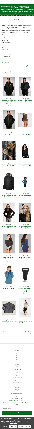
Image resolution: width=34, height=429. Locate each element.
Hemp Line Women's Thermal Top (9, 258)
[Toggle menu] (2, 2)
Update (27, 66)
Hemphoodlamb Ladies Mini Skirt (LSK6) (25, 134)
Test (17, 366)
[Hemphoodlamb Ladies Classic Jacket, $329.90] (25, 212)
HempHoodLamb (17, 382)
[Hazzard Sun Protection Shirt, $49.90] (9, 307)
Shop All (17, 359)
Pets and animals (6, 54)
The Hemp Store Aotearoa (17, 377)
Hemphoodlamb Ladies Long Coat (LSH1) (9, 165)
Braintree (17, 387)
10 (14, 331)
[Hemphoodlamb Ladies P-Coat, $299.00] (9, 212)
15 (28, 331)
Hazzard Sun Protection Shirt (9, 322)
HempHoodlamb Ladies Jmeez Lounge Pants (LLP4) (25, 290)
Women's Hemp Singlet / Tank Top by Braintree (25, 322)
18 (19, 333)
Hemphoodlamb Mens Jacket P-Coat (25, 101)
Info (17, 353)
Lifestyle (17, 364)
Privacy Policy (13, 423)
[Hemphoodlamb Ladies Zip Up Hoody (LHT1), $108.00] (25, 150)
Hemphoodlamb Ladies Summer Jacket (25, 196)
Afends (17, 379)
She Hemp (17, 385)
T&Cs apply (24, 9)
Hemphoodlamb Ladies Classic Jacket (25, 227)
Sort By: (4, 72)
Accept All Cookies (24, 426)
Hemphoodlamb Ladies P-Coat (9, 227)
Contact (17, 350)
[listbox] (11, 72)
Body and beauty (6, 42)
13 (22, 331)
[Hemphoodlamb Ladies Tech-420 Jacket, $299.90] (9, 181)
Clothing (4, 45)
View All (17, 389)
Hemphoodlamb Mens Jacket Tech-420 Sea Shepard (9, 102)
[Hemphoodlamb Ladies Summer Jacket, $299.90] (25, 181)
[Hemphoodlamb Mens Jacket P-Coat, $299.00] (25, 86)
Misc (17, 375)
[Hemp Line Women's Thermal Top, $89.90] (9, 243)
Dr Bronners (17, 380)
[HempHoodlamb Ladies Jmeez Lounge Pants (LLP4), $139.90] (25, 274)
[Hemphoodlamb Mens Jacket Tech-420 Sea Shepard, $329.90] (9, 86)
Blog (17, 352)
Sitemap (17, 355)
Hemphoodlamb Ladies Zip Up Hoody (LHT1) (25, 165)
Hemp (17, 361)
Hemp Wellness (6, 56)
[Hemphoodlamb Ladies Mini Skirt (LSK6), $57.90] (25, 119)
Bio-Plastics (5, 49)
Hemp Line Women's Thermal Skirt (25, 258)
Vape (17, 368)
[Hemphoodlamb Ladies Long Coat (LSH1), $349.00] (9, 150)
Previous (5, 332)
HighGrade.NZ (17, 384)
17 (16, 333)
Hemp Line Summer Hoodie (9, 289)
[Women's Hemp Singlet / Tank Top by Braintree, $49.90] (25, 307)
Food (3, 47)
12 (19, 331)
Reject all (13, 426)
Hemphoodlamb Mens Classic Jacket (9, 134)
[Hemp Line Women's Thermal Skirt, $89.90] (25, 243)
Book (17, 372)
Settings (4, 426)
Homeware (5, 51)
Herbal (17, 363)
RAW (17, 374)
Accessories (5, 40)
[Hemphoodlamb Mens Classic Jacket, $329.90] (9, 119)
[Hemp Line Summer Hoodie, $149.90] (9, 274)
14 (25, 331)
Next (29, 333)
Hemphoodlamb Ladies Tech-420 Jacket (9, 196)
